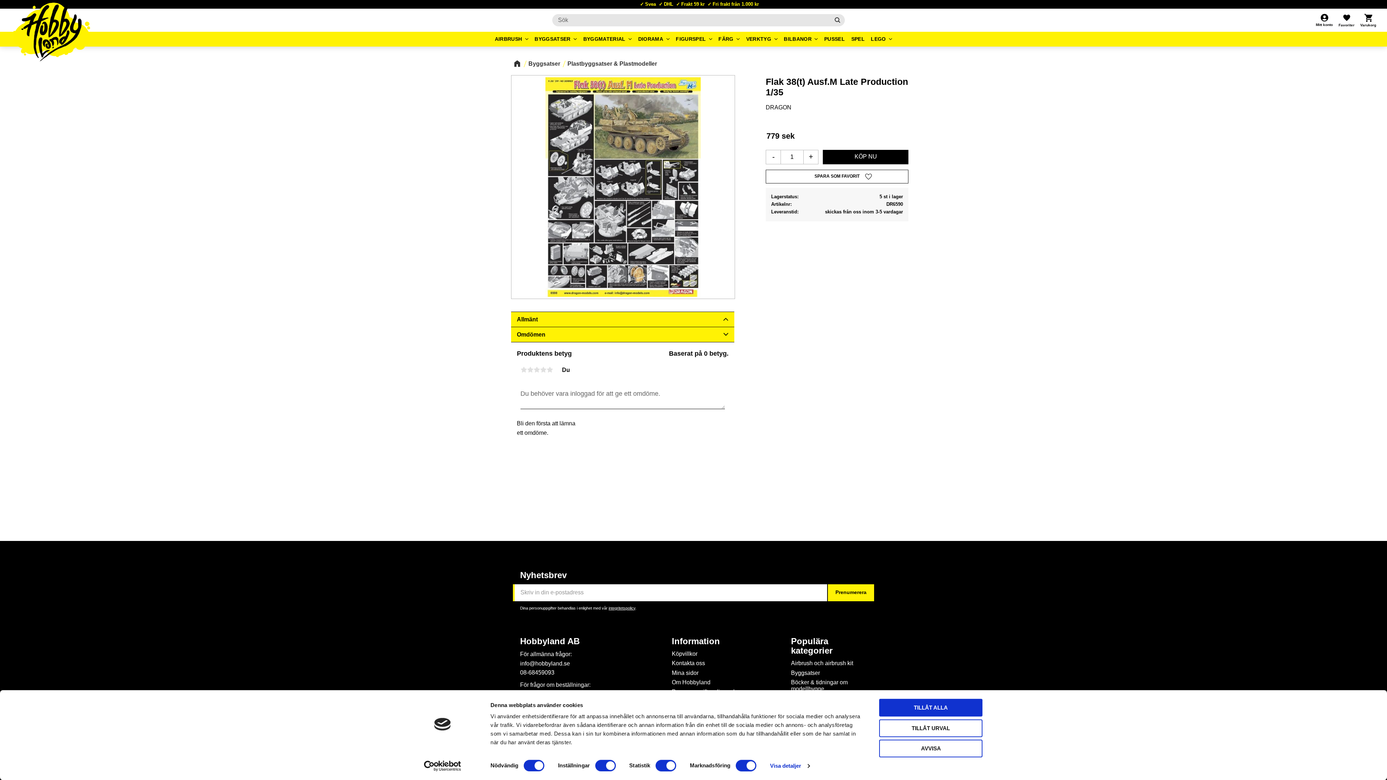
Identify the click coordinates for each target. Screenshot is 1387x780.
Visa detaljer (785, 766)
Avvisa (931, 748)
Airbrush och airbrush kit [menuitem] (822, 663)
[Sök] (837, 20)
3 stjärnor (536, 370)
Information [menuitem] (696, 641)
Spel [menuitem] (858, 39)
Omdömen (531, 335)
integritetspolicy (622, 608)
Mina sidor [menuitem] (685, 673)
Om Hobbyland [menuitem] (691, 682)
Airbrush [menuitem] (508, 39)
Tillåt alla (931, 708)
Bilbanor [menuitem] (798, 39)
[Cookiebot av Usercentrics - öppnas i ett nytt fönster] (442, 765)
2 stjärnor (530, 370)
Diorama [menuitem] (650, 39)
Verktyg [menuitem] (758, 39)
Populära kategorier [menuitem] (812, 646)
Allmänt (527, 319)
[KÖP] (865, 157)
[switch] (605, 765)
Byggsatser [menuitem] (552, 39)
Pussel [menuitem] (834, 39)
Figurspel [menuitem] (691, 39)
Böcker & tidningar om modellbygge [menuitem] (819, 685)
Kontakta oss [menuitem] (688, 663)
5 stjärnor (549, 370)
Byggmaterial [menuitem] (604, 39)
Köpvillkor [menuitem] (684, 654)
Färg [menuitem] (725, 39)
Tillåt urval (931, 728)
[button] (1346, 20)
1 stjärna (523, 370)
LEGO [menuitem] (878, 39)
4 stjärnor (543, 370)
